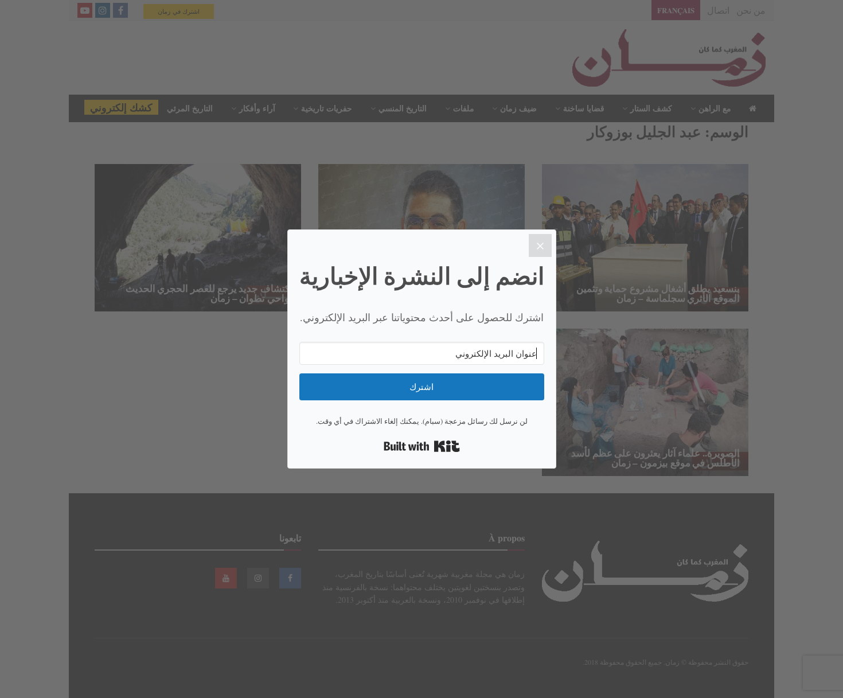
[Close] (540, 245)
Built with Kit (422, 446)
